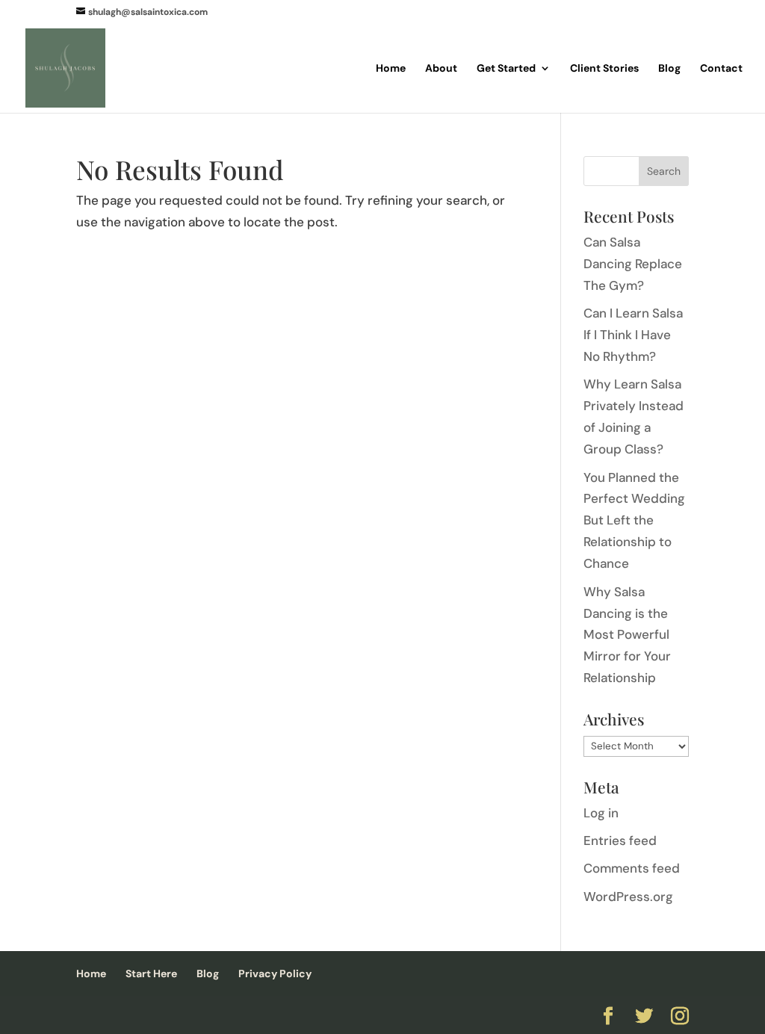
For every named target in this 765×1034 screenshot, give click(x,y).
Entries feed (620, 840)
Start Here (151, 973)
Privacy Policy (275, 973)
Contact (721, 69)
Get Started (506, 69)
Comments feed (631, 868)
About (441, 69)
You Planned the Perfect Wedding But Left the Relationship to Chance (634, 520)
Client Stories (604, 69)
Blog (669, 69)
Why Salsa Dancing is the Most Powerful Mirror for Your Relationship (627, 635)
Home (391, 69)
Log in (601, 813)
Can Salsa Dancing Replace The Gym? (632, 264)
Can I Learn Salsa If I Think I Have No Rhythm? (633, 335)
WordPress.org (628, 896)
